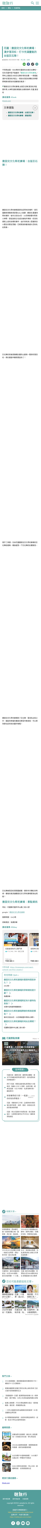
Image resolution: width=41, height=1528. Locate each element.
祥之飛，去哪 (25, 60)
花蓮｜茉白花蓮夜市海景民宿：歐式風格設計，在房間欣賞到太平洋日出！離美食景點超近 (21, 1114)
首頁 (3, 8)
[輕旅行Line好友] (28, 1523)
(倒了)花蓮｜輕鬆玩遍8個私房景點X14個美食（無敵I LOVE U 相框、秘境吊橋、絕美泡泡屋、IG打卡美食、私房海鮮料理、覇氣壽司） (21, 1087)
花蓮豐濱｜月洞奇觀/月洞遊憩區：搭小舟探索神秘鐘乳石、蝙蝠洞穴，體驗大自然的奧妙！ (20, 1050)
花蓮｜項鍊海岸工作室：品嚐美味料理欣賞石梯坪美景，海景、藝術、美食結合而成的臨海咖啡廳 (21, 1105)
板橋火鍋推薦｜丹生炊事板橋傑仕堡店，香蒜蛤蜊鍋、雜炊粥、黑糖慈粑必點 (21, 1404)
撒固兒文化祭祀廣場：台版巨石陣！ (21, 112)
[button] (36, 1053)
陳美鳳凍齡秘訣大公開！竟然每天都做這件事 (7, 1296)
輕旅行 (7, 3)
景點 (9, 8)
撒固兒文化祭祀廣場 (17, 912)
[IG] (18, 1523)
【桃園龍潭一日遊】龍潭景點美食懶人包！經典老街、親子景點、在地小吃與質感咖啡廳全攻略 (21, 1397)
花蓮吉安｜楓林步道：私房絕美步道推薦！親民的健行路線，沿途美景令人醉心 (20, 1311)
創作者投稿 (6, 1499)
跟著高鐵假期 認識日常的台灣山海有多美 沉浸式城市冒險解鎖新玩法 (21, 1390)
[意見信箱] (23, 1523)
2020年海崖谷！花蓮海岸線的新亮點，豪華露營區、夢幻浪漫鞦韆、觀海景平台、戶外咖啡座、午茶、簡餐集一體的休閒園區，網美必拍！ (7, 1311)
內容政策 (25, 1499)
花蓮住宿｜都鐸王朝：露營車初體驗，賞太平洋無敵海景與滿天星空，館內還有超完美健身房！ (21, 1077)
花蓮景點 (17, 8)
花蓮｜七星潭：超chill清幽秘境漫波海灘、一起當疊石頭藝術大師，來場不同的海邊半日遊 (20, 1296)
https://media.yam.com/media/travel (20, 1512)
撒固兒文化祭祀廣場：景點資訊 (20, 115)
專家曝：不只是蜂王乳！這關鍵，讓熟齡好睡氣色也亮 (32, 1296)
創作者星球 (16, 1499)
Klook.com (6, 101)
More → (36, 1039)
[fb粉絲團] (13, 1523)
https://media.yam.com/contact (20, 1517)
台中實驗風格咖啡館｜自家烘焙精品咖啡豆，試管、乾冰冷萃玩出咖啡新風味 (21, 1419)
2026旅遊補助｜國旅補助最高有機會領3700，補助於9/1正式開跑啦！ (21, 1382)
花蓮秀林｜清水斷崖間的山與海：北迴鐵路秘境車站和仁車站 (32, 1311)
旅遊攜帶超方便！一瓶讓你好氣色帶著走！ (17, 1097)
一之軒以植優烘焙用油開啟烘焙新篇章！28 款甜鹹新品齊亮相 (21, 1411)
